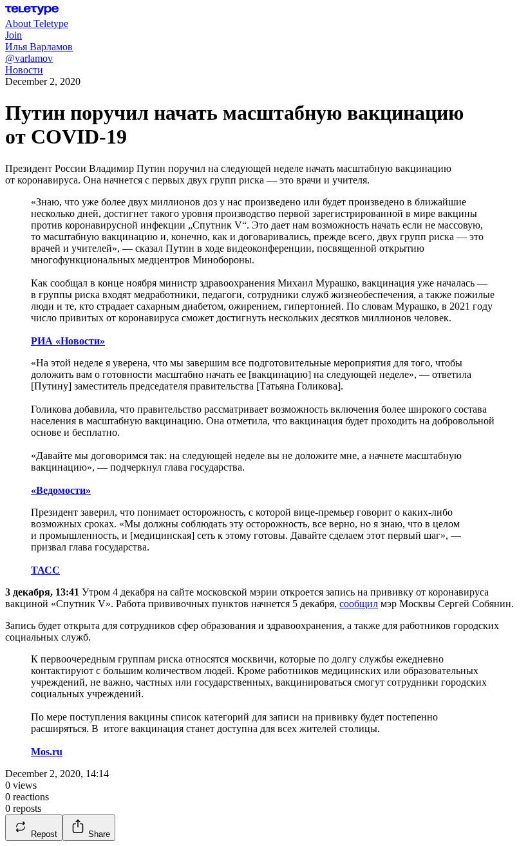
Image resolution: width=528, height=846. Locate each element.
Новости (24, 69)
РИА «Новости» (68, 340)
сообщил (358, 603)
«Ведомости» (61, 490)
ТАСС (45, 570)
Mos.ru (46, 751)
